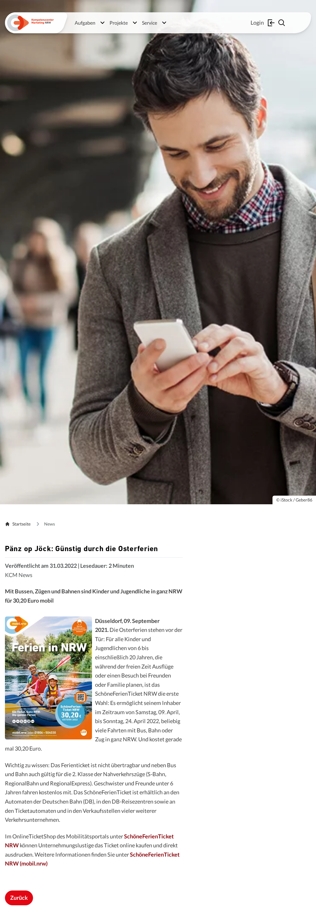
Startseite (21, 523)
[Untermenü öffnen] (102, 23)
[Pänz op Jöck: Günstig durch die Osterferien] (48, 677)
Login (257, 22)
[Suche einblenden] (282, 23)
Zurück (19, 897)
